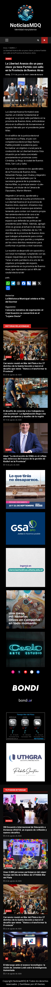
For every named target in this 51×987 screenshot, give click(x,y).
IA (6, 959)
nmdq (7, 74)
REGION (9, 866)
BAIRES (8, 59)
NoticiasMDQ (25, 25)
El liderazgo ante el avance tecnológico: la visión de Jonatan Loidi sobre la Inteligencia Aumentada (25, 947)
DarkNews (25, 984)
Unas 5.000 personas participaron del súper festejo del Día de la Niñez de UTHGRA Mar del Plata (25, 854)
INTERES (9, 821)
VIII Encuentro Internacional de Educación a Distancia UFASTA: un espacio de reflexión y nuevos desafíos (25, 809)
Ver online (44, 40)
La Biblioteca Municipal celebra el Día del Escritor (24, 298)
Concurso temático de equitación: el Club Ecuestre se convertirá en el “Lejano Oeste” (24, 311)
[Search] (38, 40)
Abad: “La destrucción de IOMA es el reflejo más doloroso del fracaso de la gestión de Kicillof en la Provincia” (25, 438)
